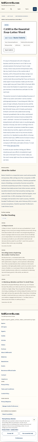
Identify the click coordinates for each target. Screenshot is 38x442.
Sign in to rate (26, 45)
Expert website (9, 50)
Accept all (10, 433)
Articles (10, 16)
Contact (3, 375)
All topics (4, 327)
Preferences (19, 438)
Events (3, 366)
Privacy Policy (5, 385)
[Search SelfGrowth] (11, 9)
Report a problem (7, 414)
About (3, 9)
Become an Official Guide (8, 370)
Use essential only (27, 433)
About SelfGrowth (6, 352)
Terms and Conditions (7, 389)
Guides (3, 336)
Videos (3, 345)
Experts (3, 331)
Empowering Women (21, 16)
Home (3, 16)
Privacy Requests (6, 402)
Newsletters (4, 361)
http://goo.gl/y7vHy (13, 146)
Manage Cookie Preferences (10, 406)
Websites (4, 357)
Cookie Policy (5, 394)
